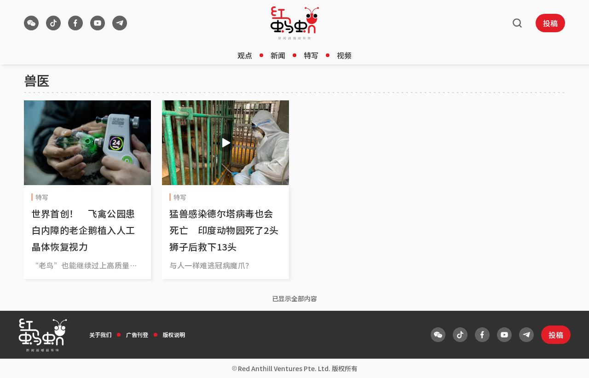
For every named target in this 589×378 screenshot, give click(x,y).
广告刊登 (137, 334)
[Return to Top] (567, 361)
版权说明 (174, 334)
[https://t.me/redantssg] (119, 23)
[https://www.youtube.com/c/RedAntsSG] (97, 23)
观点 (244, 55)
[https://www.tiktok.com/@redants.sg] (53, 23)
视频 (344, 55)
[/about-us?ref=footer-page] (31, 23)
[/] (295, 23)
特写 (311, 55)
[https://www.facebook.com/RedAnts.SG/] (75, 23)
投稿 (550, 23)
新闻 (278, 55)
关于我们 (100, 334)
